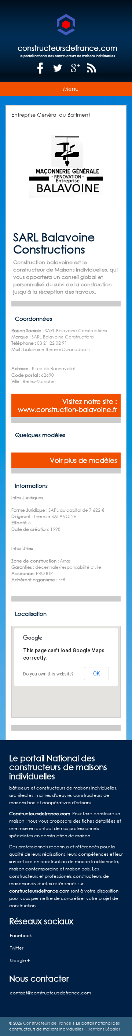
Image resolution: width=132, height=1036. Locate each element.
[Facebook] (40, 68)
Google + (20, 960)
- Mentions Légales (101, 1029)
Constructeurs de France (47, 1023)
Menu (70, 88)
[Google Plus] (75, 68)
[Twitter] (58, 68)
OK (96, 674)
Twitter (16, 948)
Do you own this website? (48, 674)
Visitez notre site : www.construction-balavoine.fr (67, 405)
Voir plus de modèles (83, 460)
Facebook (21, 935)
